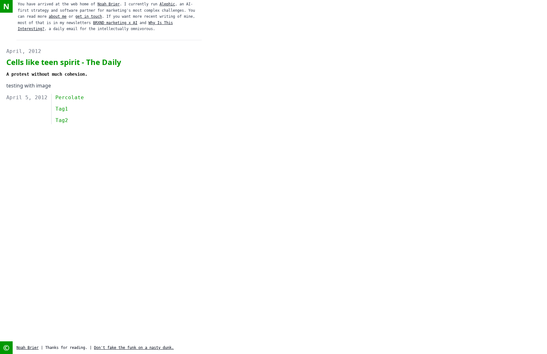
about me (57, 16)
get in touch (88, 16)
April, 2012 (23, 51)
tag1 (61, 109)
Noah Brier (108, 4)
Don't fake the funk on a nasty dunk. (134, 347)
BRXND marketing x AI (115, 23)
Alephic (167, 4)
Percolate (69, 97)
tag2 (61, 120)
